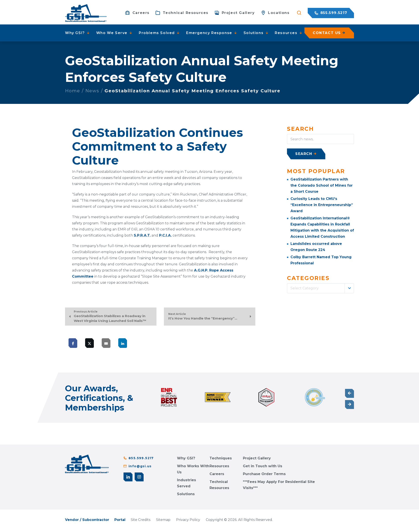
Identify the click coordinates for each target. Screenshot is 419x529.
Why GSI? (186, 458)
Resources (219, 466)
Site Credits (140, 520)
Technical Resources (219, 485)
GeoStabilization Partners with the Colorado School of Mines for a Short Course (321, 185)
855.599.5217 (333, 13)
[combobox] (320, 288)
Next (349, 404)
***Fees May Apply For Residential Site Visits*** (279, 485)
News (92, 90)
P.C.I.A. (165, 235)
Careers (217, 474)
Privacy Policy (188, 520)
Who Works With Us (193, 469)
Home (72, 90)
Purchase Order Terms (264, 474)
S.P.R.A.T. (142, 235)
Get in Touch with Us (262, 466)
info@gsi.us (140, 466)
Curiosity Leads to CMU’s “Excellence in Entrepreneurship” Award (321, 205)
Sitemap (163, 520)
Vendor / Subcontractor (87, 520)
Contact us (327, 33)
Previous (349, 393)
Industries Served (186, 483)
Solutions (186, 494)
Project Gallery (257, 458)
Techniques (221, 458)
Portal (119, 520)
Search (303, 154)
